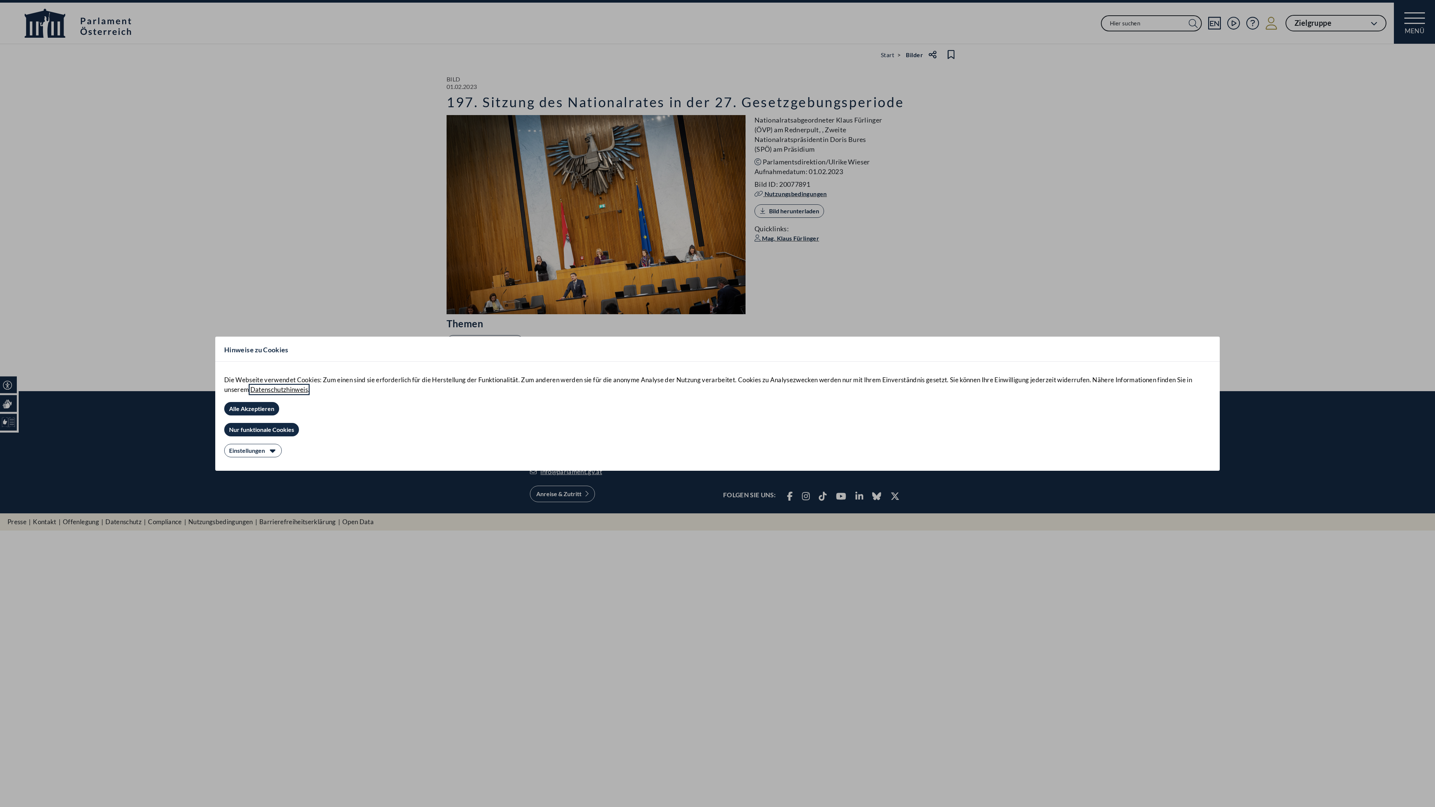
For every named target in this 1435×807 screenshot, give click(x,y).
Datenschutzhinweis (279, 389)
